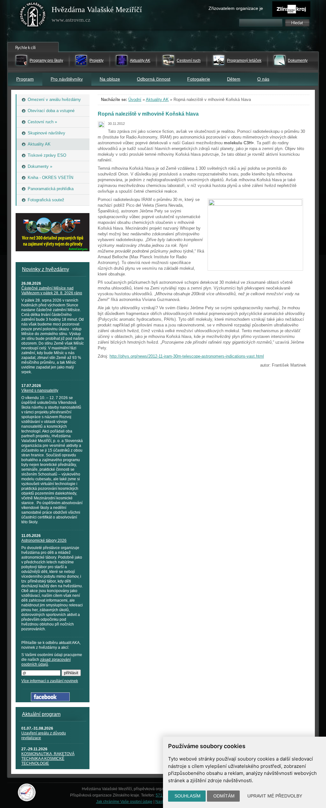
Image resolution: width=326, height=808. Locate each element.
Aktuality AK (140, 60)
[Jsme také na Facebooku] (50, 699)
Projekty (96, 60)
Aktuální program (41, 714)
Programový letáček (244, 60)
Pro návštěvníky (67, 79)
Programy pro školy (46, 60)
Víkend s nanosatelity (39, 390)
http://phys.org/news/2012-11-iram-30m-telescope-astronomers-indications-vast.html (187, 356)
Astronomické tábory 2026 (44, 540)
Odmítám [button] (224, 795)
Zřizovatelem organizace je (236, 8)
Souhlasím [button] (187, 795)
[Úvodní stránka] (32, 16)
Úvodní (134, 99)
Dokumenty (298, 60)
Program (25, 79)
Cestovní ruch (189, 60)
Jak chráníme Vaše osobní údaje (124, 801)
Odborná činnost (153, 79)
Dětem (233, 79)
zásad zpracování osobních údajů (46, 662)
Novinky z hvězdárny (45, 269)
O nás (263, 79)
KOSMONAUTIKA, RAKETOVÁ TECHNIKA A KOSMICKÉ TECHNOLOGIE (47, 759)
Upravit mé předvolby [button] (274, 795)
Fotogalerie (198, 79)
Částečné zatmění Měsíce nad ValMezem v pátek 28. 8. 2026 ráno (51, 290)
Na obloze (110, 79)
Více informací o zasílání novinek (49, 681)
